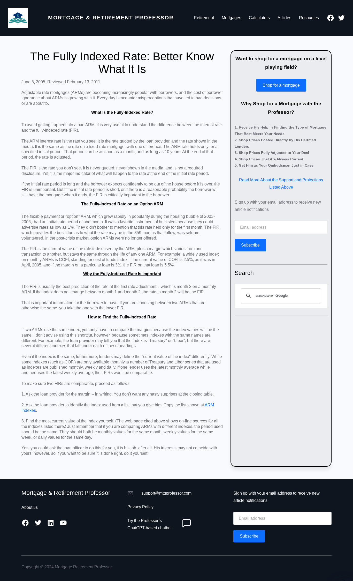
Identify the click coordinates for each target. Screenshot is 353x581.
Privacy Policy (140, 507)
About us (29, 507)
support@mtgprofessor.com (166, 493)
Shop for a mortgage (281, 85)
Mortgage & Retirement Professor (111, 17)
